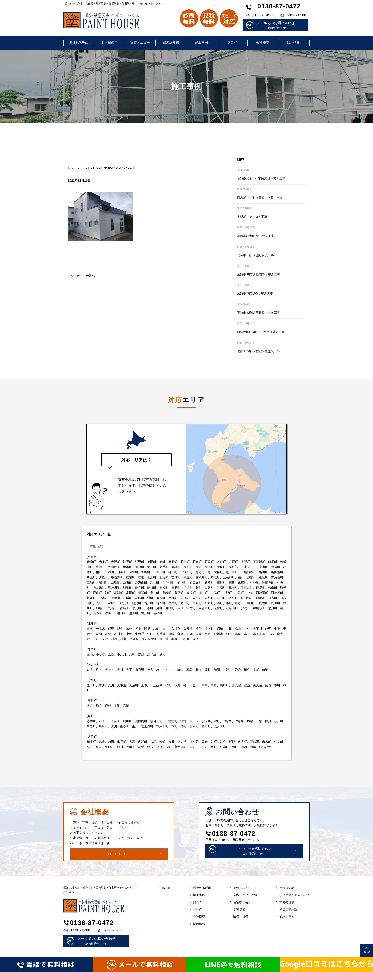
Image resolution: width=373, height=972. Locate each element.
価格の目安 (286, 916)
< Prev (75, 275)
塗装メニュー (140, 42)
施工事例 (201, 42)
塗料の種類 (286, 902)
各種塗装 (239, 909)
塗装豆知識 (171, 42)
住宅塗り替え (242, 902)
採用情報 (293, 42)
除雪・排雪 (240, 916)
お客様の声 (109, 42)
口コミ (197, 902)
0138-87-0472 (279, 6)
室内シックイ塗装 (245, 895)
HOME (166, 888)
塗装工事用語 (288, 909)
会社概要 (262, 42)
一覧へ (90, 275)
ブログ (232, 42)
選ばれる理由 (79, 42)
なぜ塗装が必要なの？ (294, 895)
